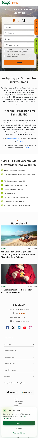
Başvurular (8, 376)
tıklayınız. (20, 141)
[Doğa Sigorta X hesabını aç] (13, 328)
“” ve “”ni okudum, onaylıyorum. (17, 51)
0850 (21, 313)
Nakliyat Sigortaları (12, 139)
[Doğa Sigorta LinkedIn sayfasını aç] (19, 328)
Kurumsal (7, 344)
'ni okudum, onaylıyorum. (16, 55)
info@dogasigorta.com (21, 321)
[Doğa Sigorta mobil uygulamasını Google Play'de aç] (27, 392)
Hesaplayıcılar (9, 357)
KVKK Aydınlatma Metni (15, 50)
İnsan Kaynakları (10, 370)
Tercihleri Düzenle (19, 433)
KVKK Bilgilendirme (18, 400)
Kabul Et (19, 423)
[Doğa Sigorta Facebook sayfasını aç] (7, 328)
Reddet (19, 428)
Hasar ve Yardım (10, 351)
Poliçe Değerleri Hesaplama (14, 383)
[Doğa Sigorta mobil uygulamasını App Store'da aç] (11, 392)
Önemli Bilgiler (9, 363)
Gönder (19, 62)
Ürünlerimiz (8, 338)
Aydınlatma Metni (18, 404)
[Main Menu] (33, 3)
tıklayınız (26, 148)
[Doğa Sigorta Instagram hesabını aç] (30, 328)
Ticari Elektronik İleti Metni (16, 55)
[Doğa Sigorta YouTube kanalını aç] (24, 328)
